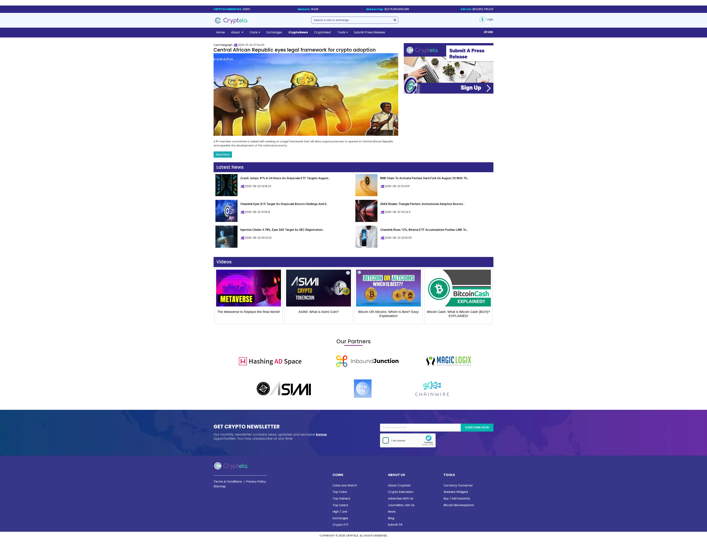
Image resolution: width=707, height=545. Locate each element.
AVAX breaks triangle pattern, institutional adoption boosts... (422, 204)
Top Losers (340, 505)
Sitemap (220, 486)
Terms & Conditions (228, 481)
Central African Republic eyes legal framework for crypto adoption (295, 50)
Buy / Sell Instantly (457, 498)
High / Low (340, 511)
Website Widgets (456, 492)
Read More (223, 154)
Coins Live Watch (345, 485)
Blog (391, 518)
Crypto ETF (341, 525)
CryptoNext (322, 32)
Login (489, 19)
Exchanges (274, 32)
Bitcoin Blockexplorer (459, 505)
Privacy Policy (256, 481)
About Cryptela (399, 485)
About (236, 32)
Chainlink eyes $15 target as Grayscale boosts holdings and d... (284, 204)
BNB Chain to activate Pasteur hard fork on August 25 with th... (424, 178)
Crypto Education (400, 492)
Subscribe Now (477, 427)
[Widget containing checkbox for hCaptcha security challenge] (408, 440)
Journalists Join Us (401, 505)
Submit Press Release (369, 32)
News (392, 511)
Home (220, 32)
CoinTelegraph (223, 45)
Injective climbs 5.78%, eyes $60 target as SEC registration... (282, 230)
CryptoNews (298, 32)
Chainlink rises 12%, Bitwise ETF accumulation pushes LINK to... (424, 230)
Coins (254, 32)
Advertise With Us (400, 498)
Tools (341, 32)
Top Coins (340, 492)
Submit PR (395, 525)
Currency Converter (458, 485)
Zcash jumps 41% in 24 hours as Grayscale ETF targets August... (285, 178)
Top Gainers (341, 498)
